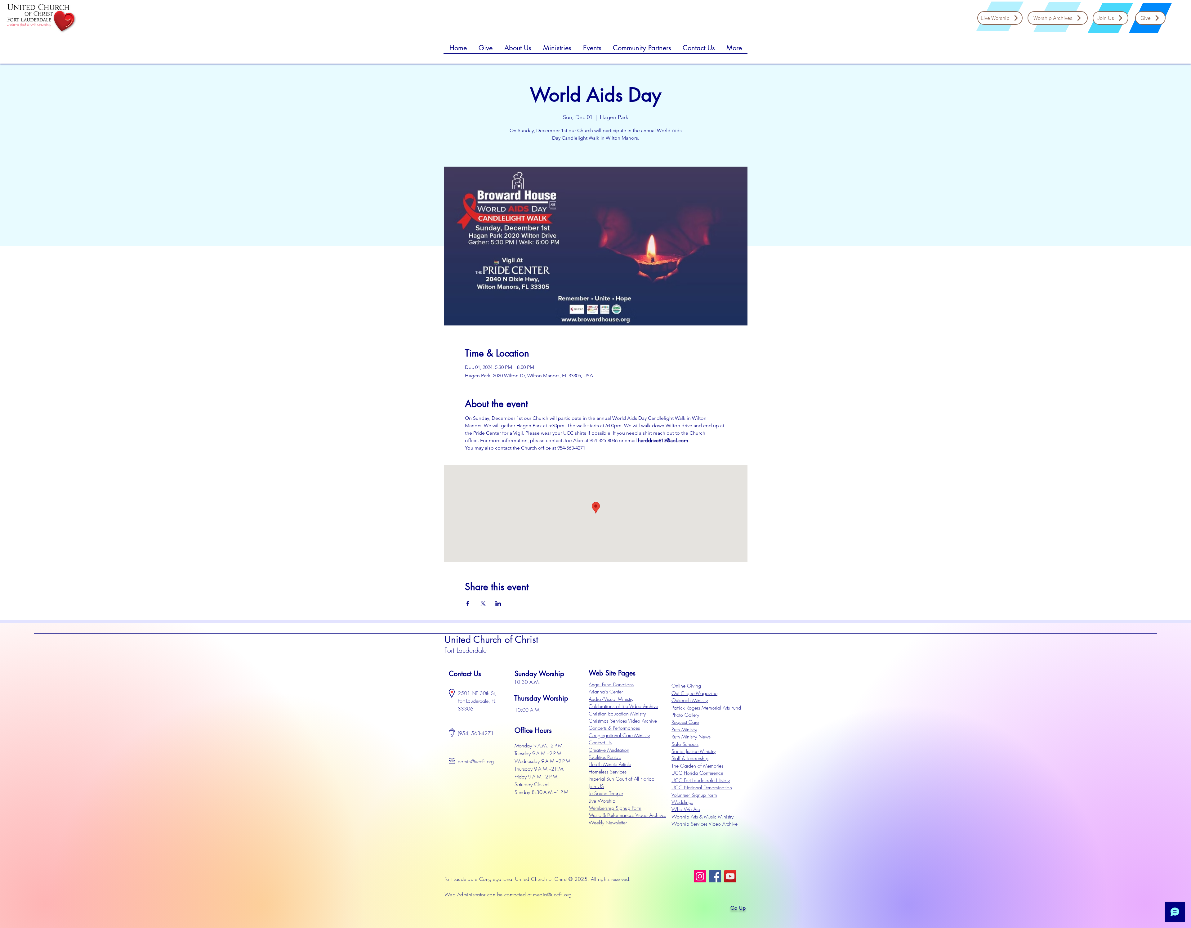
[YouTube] (730, 876)
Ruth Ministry (684, 729)
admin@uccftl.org (476, 761)
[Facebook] (715, 876)
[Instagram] (700, 876)
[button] (485, 50)
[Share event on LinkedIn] (498, 603)
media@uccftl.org (552, 894)
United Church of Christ (491, 639)
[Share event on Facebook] (468, 603)
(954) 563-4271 (476, 733)
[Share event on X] (483, 603)
